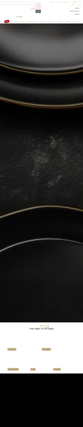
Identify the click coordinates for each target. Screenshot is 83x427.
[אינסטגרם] (80, 8)
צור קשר (79, 4)
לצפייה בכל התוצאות (35, 8)
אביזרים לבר (74, 21)
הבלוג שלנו (51, 1)
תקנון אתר (74, 1)
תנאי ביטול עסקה (66, 1)
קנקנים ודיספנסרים (32, 21)
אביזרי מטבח (15, 21)
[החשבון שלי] (80, 15)
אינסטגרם (77, 8)
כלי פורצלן (41, 21)
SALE (6, 21)
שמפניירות (68, 21)
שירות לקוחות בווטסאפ (74, 11)
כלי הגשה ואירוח (50, 21)
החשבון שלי (77, 14)
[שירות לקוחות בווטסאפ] (80, 12)
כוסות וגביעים (60, 21)
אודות (80, 1)
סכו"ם (23, 21)
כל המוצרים (58, 1)
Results (38, 5)
